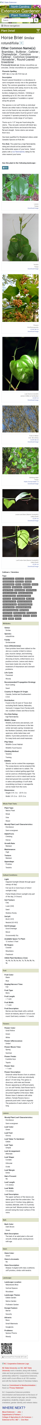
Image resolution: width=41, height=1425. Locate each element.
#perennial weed (8, 581)
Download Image (33, 208)
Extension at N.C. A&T (10, 1420)
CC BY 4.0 (35, 518)
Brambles (7, 51)
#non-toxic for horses (24, 601)
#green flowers (8, 590)
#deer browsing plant (25, 604)
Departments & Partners (11, 1415)
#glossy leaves (17, 587)
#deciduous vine (8, 579)
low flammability (18, 152)
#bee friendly (24, 610)
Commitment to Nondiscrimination (22, 1385)
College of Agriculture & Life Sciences (16, 1417)
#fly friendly (27, 587)
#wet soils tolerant (9, 596)
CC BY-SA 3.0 (34, 329)
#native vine (19, 581)
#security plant (19, 590)
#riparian (35, 584)
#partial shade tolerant (23, 607)
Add (5, 168)
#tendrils (28, 581)
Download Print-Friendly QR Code (15, 1357)
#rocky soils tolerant (23, 596)
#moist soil (6, 598)
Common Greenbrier (25, 57)
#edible (11, 618)
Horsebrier (8, 59)
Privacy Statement (16, 1388)
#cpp (5, 618)
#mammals (6, 587)
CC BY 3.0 (35, 398)
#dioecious (26, 584)
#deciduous (19, 579)
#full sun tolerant (8, 607)
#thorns (18, 584)
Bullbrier (21, 51)
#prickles (26, 616)
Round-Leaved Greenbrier (18, 61)
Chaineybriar (9, 54)
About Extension (8, 1412)
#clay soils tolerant (18, 598)
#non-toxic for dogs (9, 604)
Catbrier (33, 51)
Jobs (19, 1412)
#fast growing (31, 613)
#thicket (18, 618)
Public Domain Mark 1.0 (31, 481)
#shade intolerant (19, 613)
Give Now (24, 1420)
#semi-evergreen (8, 584)
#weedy (33, 616)
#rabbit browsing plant (10, 610)
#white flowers (31, 590)
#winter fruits (7, 613)
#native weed (29, 579)
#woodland (17, 616)
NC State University (9, 1368)
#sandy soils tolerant (25, 593)
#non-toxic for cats (9, 601)
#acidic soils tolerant (10, 593)
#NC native (30, 598)
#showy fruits (7, 616)
